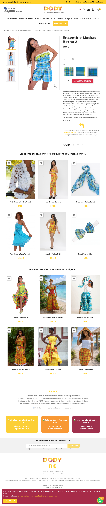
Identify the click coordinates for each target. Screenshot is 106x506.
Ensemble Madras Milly (20, 317)
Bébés (76, 19)
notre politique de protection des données (37, 496)
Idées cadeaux (60, 24)
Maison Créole (85, 19)
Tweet (78, 144)
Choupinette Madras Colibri (85, 202)
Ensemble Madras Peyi (85, 369)
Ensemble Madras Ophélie (85, 317)
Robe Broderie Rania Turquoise (20, 254)
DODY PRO (96, 19)
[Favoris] (79, 10)
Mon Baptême (12, 19)
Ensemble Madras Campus (20, 369)
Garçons (68, 19)
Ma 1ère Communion (26, 19)
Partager (73, 144)
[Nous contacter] (88, 10)
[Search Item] (84, 10)
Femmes (46, 19)
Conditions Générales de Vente (53, 487)
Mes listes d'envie (45, 23)
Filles (53, 19)
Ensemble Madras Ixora (53, 369)
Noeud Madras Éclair (85, 254)
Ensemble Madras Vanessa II (53, 317)
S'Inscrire (74, 445)
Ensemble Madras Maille (53, 254)
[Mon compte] (92, 10)
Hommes (60, 19)
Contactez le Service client (14, 2)
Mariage (38, 19)
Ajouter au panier (82, 81)
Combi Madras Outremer (53, 202)
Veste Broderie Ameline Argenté (20, 202)
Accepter (10, 501)
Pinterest (82, 144)
